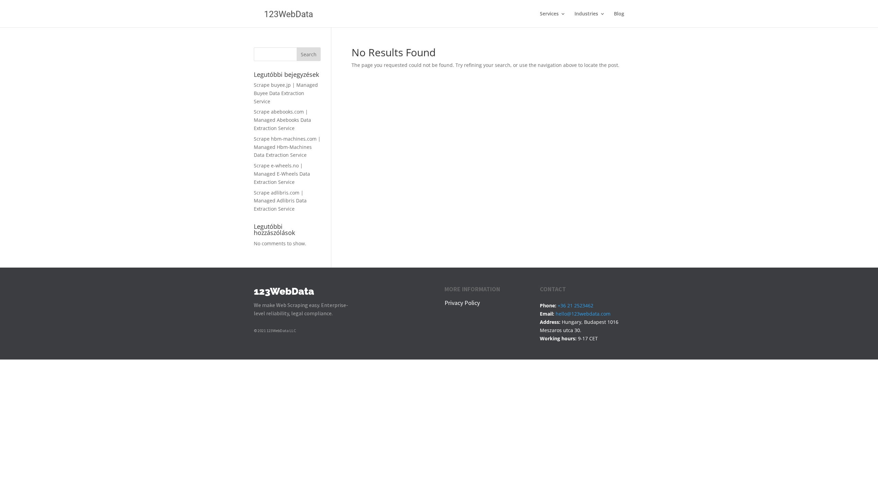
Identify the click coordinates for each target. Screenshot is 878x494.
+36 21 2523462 (575, 305)
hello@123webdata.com (583, 313)
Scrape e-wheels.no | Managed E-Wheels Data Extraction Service (282, 173)
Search (309, 54)
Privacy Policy (462, 303)
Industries (586, 14)
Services (549, 14)
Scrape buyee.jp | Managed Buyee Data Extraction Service (286, 93)
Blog (619, 14)
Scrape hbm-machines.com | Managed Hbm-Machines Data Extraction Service (287, 147)
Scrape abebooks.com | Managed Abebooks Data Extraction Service (282, 119)
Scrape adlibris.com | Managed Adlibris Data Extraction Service (280, 200)
